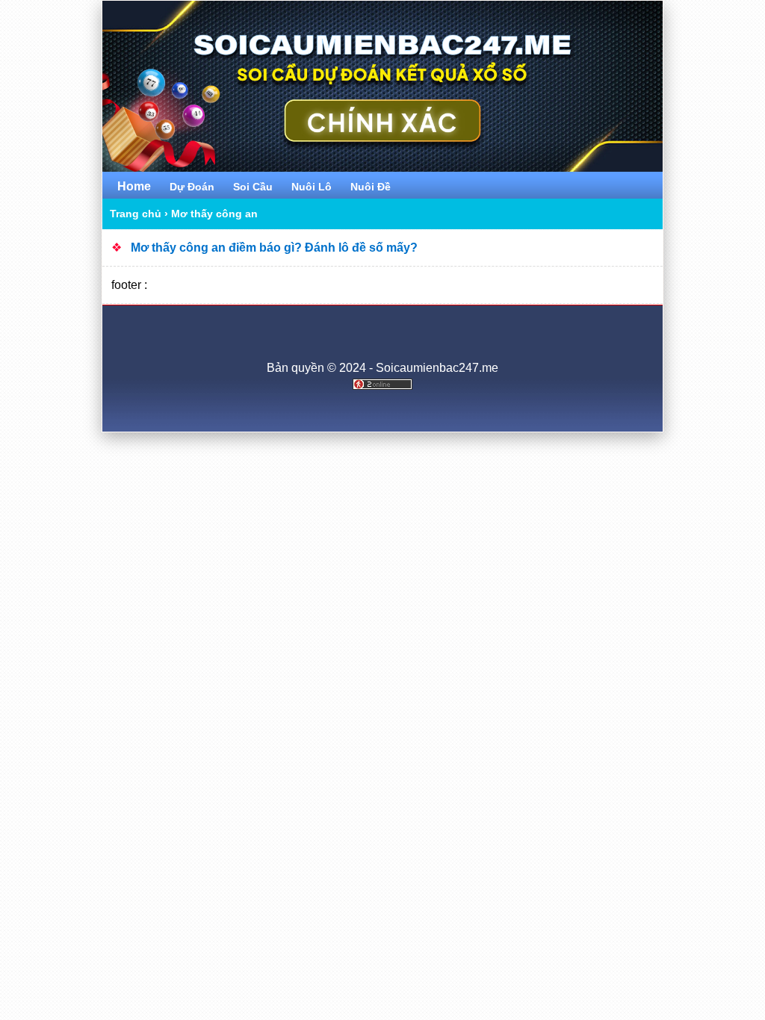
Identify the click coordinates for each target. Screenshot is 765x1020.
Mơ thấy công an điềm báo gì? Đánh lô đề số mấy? (274, 247)
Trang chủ (135, 214)
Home (134, 186)
